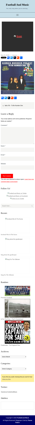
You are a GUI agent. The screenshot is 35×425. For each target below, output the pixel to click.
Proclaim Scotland (6, 297)
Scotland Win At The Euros (9, 234)
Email (3, 155)
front (19, 36)
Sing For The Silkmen (7, 275)
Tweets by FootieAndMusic (9, 392)
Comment (4, 125)
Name (3, 146)
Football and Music (17, 4)
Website (3, 163)
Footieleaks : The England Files (10, 345)
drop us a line (6, 379)
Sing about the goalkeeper (9, 255)
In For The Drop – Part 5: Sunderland (12, 319)
